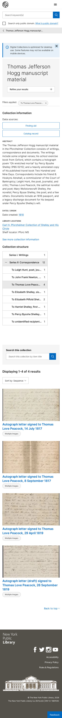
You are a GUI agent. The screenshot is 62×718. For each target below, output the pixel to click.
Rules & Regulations (49, 667)
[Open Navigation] (55, 4)
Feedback (55, 714)
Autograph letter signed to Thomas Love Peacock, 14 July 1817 (27, 426)
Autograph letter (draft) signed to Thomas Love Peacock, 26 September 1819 (30, 585)
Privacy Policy (52, 662)
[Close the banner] (56, 46)
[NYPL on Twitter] (42, 650)
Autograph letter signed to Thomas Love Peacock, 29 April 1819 (27, 531)
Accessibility (52, 657)
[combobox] (27, 15)
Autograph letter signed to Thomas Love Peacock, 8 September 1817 (27, 479)
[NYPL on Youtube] (56, 650)
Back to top (50, 608)
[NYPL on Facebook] (35, 650)
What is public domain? (46, 23)
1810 (21, 214)
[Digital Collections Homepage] (5, 5)
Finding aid (31, 125)
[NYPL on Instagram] (49, 650)
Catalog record (31, 133)
